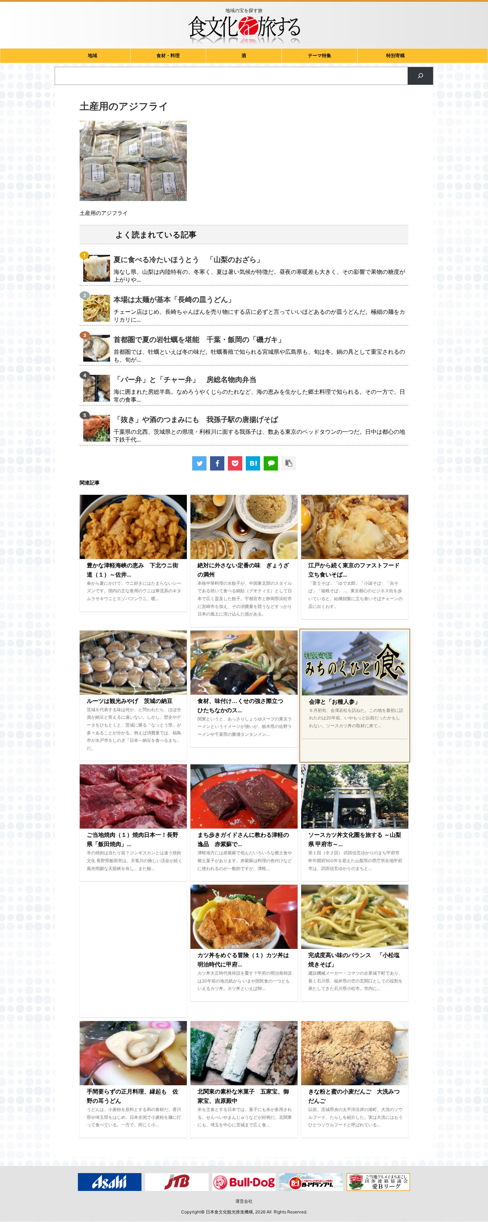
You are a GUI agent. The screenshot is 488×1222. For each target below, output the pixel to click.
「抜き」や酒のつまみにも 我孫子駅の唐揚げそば (196, 419)
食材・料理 (168, 55)
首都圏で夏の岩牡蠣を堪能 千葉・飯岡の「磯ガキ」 (199, 339)
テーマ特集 (319, 55)
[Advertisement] (133, 951)
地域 (92, 55)
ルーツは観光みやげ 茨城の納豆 (130, 701)
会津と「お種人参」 (334, 702)
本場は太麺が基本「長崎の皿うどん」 (174, 299)
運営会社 (244, 1201)
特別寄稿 (395, 55)
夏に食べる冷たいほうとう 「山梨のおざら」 (189, 259)
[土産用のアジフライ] (253, 463)
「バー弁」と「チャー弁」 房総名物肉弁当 (185, 379)
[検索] (420, 76)
